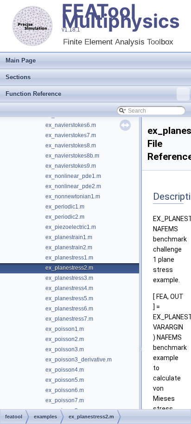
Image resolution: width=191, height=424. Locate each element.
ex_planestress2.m (69, 268)
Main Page (21, 60)
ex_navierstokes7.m (70, 135)
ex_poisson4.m (64, 370)
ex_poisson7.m (64, 400)
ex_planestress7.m (69, 319)
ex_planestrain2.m (68, 247)
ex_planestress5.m (69, 298)
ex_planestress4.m (69, 288)
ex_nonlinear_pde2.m (73, 186)
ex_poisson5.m (64, 380)
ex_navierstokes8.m (70, 145)
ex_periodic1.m (64, 206)
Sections (18, 77)
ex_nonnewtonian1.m (72, 196)
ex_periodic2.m (64, 217)
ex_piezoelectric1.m (70, 227)
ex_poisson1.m (64, 329)
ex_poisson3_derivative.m (78, 359)
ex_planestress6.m (69, 308)
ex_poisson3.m (64, 349)
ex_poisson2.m (64, 339)
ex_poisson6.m (64, 390)
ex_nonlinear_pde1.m (73, 176)
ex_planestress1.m (69, 257)
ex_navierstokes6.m (70, 125)
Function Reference (33, 93)
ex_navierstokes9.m (70, 166)
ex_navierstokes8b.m (72, 155)
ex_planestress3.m (69, 278)
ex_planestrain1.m (68, 237)
